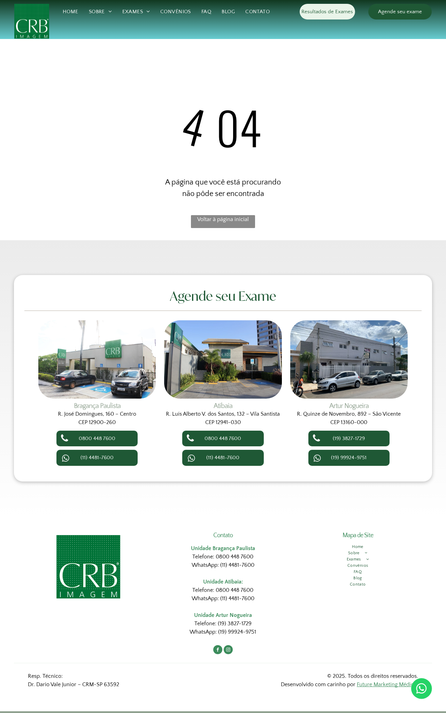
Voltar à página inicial (223, 219)
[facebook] (217, 650)
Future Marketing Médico (387, 684)
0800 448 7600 (234, 557)
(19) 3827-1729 (235, 623)
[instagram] (228, 650)
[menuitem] (70, 12)
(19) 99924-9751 (237, 632)
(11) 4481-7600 (237, 565)
